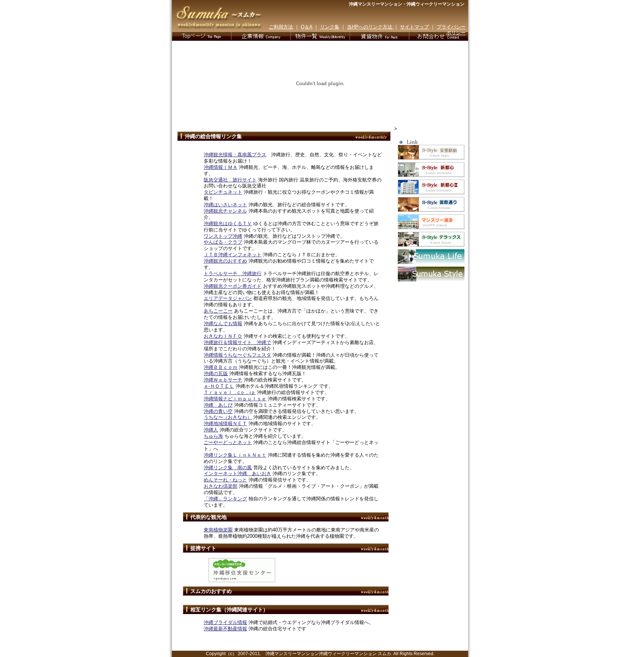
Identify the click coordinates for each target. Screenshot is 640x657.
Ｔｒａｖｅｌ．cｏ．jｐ (230, 392)
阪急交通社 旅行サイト (230, 180)
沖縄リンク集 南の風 (228, 467)
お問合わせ (438, 36)
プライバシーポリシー (451, 30)
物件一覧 (320, 36)
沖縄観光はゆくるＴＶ (228, 223)
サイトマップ (414, 27)
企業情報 (260, 36)
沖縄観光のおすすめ (225, 261)
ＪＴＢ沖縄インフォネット (232, 254)
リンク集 (329, 27)
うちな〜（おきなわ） (228, 417)
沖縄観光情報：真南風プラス (235, 154)
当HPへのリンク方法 (370, 27)
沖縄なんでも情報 (223, 323)
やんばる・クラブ (223, 242)
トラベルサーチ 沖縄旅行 (232, 273)
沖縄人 (211, 430)
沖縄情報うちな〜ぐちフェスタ (237, 355)
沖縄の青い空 (218, 411)
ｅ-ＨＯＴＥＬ (219, 386)
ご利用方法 (281, 27)
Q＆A (306, 27)
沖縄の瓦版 (216, 373)
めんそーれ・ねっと (225, 480)
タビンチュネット (223, 192)
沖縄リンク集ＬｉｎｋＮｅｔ (235, 455)
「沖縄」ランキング (225, 498)
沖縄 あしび (218, 405)
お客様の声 (379, 36)
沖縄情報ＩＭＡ (220, 167)
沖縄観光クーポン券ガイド (232, 286)
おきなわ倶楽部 (220, 486)
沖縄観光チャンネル (225, 211)
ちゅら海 (213, 436)
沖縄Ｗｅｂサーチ (223, 380)
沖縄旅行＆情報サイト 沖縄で (237, 342)
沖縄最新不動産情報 (225, 628)
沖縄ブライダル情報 (225, 622)
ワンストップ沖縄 (223, 236)
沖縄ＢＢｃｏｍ (220, 367)
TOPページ (201, 36)
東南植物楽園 (218, 530)
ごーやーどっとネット (228, 442)
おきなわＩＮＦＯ (223, 336)
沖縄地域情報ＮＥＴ (225, 423)
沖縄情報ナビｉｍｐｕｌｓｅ (235, 398)
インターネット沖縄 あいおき (237, 473)
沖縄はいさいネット (225, 204)
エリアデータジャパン (228, 298)
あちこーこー (218, 311)
